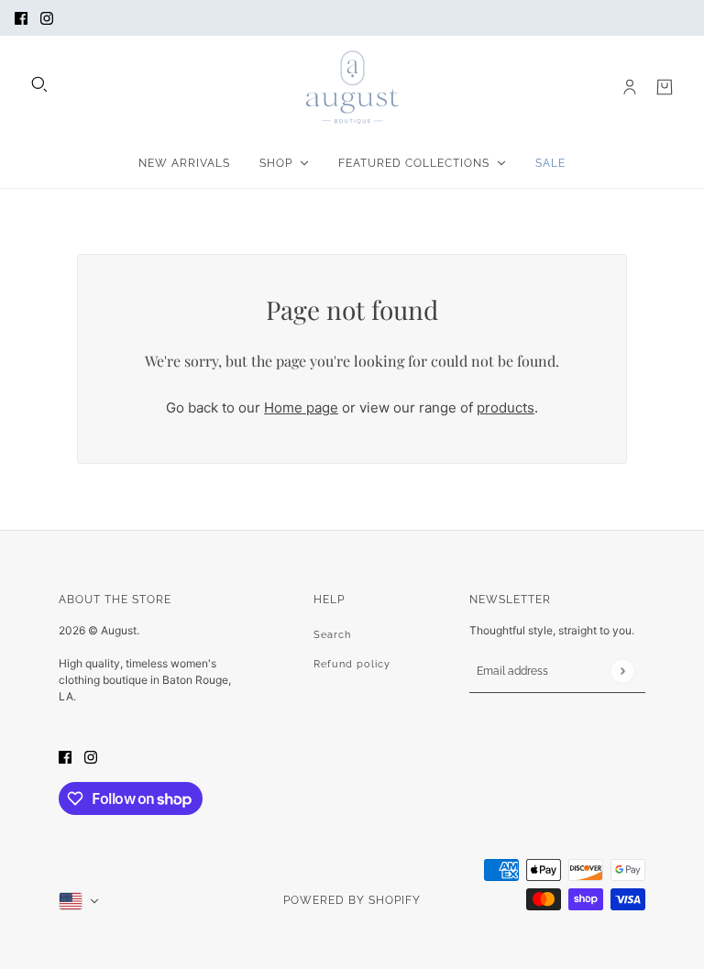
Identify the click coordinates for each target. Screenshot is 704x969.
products (505, 407)
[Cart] (664, 87)
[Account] (630, 87)
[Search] (39, 84)
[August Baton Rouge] (352, 87)
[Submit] (622, 670)
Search (332, 635)
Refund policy (352, 664)
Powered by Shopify (352, 900)
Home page (301, 407)
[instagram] (46, 18)
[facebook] (21, 18)
